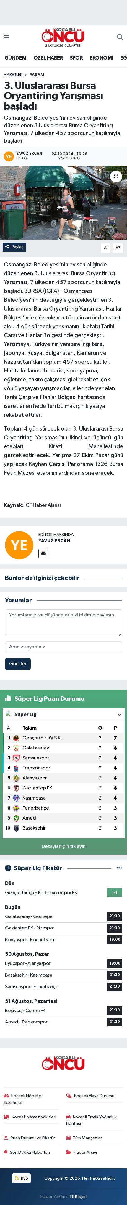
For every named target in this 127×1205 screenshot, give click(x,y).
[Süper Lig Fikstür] (119, 868)
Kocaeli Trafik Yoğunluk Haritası (91, 1120)
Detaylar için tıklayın (64, 846)
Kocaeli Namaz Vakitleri (34, 1117)
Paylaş (18, 247)
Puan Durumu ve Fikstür (33, 1138)
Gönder (18, 663)
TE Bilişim (78, 1196)
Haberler (13, 75)
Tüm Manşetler (87, 1138)
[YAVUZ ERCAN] (19, 545)
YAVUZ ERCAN (54, 540)
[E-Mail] (43, 553)
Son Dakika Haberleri (30, 1152)
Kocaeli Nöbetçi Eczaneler (23, 1099)
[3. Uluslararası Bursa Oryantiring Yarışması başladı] (63, 203)
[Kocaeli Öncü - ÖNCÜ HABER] (63, 35)
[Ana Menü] (6, 37)
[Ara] (120, 38)
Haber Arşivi (85, 1152)
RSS (24, 1178)
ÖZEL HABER (48, 58)
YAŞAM (37, 75)
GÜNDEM (15, 58)
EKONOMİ (101, 58)
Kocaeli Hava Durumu (94, 1096)
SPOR (76, 58)
